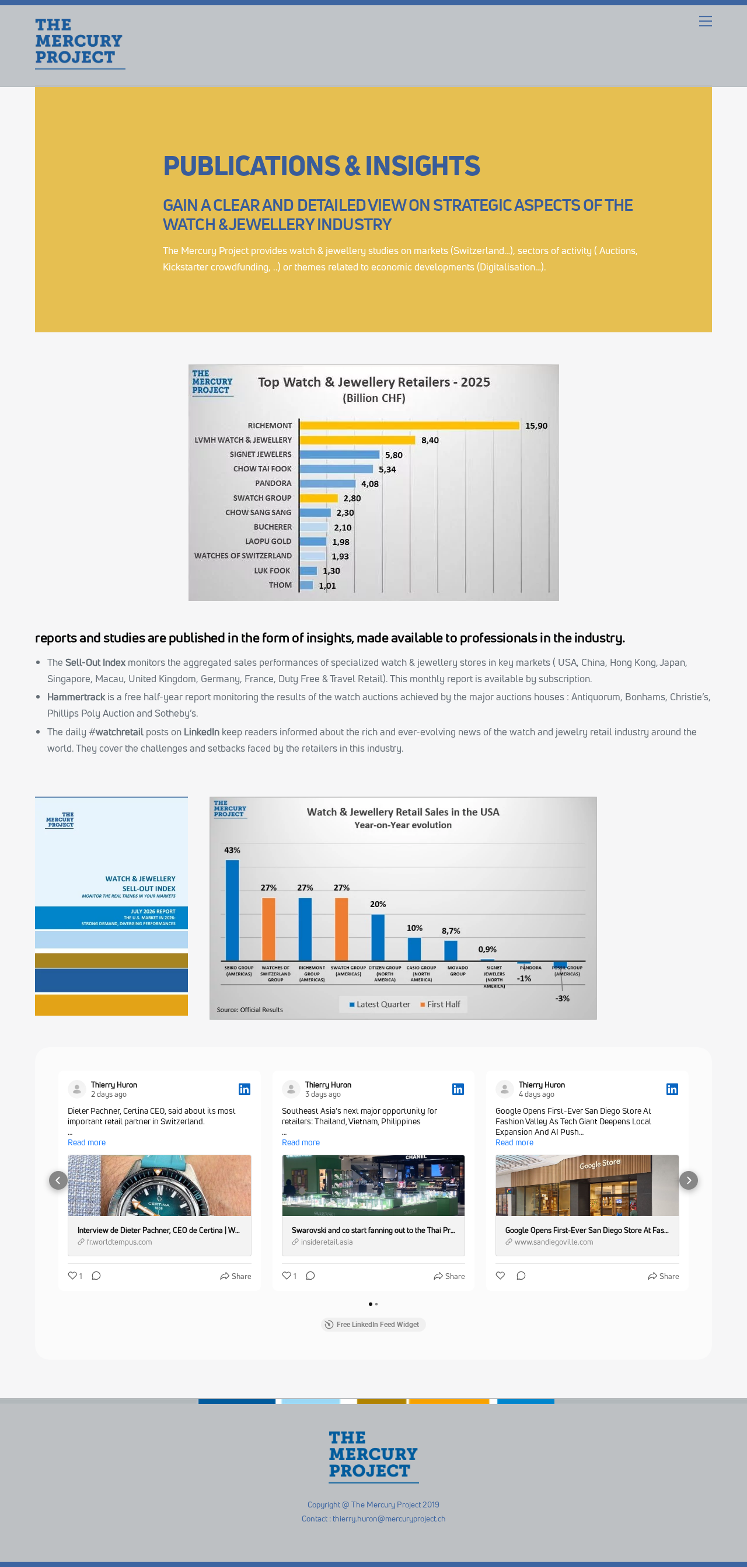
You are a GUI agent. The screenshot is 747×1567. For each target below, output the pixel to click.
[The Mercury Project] (80, 64)
